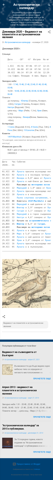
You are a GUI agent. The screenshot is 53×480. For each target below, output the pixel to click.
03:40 (44, 84)
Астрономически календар (26, 6)
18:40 (16, 91)
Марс (21, 110)
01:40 (38, 84)
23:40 (32, 84)
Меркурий (22, 188)
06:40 (10, 94)
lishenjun (37, 469)
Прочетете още (42, 378)
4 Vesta (34, 127)
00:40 (34, 91)
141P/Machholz (15, 137)
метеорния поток (41, 184)
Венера (26, 117)
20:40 (22, 91)
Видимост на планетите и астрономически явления (23, 325)
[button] (49, 32)
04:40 (45, 91)
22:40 (28, 91)
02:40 (39, 91)
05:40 (10, 87)
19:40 (21, 84)
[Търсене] (49, 5)
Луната (20, 171)
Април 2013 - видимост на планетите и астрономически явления (19, 390)
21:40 (27, 84)
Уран (39, 110)
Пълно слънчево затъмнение (32, 197)
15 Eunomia (29, 130)
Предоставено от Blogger (28, 464)
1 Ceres (11, 127)
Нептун (11, 107)
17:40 (15, 84)
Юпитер (24, 101)
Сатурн (17, 104)
